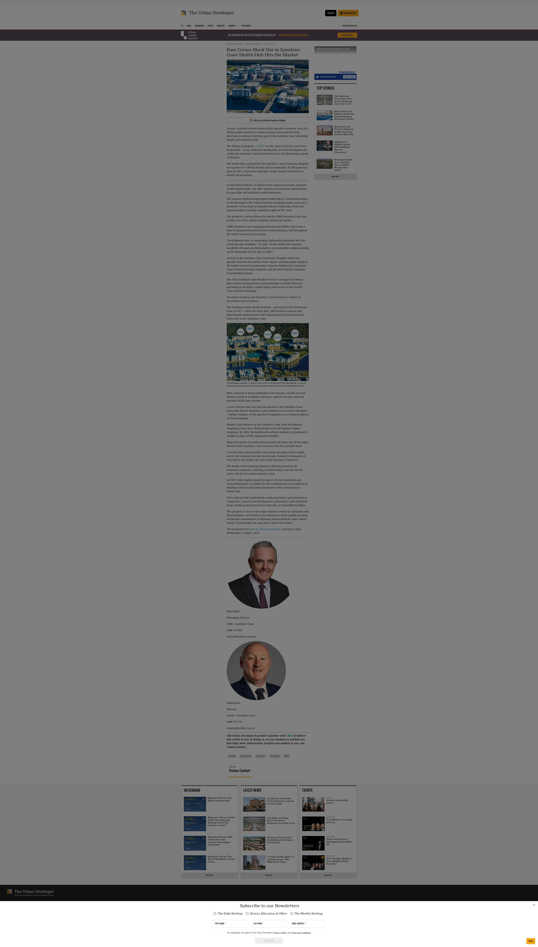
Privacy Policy (280, 932)
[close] (534, 905)
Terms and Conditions (301, 932)
